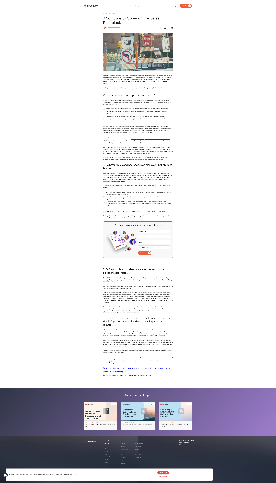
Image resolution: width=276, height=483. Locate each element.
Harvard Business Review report (121, 126)
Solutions (110, 6)
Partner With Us (139, 455)
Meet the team (139, 443)
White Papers (124, 449)
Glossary (123, 463)
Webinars (123, 446)
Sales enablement (109, 13)
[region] (109, 475)
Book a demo (185, 5)
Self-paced (107, 451)
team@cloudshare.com (114, 27)
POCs (106, 462)
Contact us (138, 457)
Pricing (137, 6)
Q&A (122, 466)
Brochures (123, 457)
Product (103, 6)
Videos (122, 460)
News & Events (139, 452)
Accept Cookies (163, 472)
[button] (5, 475)
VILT (106, 448)
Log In (175, 6)
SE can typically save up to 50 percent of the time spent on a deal (150, 139)
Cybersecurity (108, 467)
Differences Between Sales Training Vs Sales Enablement (137, 424)
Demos (106, 459)
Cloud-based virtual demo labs (118, 334)
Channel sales (108, 465)
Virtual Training (108, 446)
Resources (119, 6)
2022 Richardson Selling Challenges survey (118, 278)
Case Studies (124, 455)
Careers (137, 449)
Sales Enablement (109, 457)
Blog (113, 404)
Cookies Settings (163, 476)
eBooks (123, 443)
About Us (128, 6)
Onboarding (108, 454)
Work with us (138, 446)
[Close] (209, 472)
